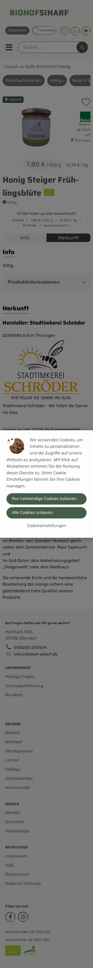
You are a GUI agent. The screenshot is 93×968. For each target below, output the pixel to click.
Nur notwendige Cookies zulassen (44, 498)
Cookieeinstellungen (46, 525)
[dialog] (46, 484)
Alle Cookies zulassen (32, 512)
